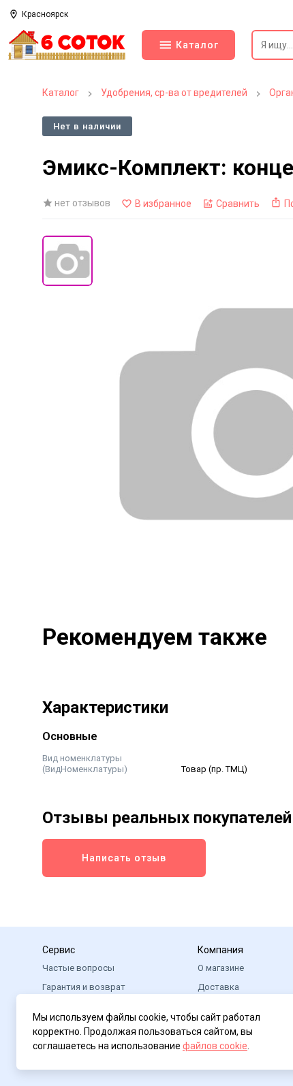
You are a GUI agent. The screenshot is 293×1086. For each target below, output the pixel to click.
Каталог (60, 92)
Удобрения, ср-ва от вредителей (174, 92)
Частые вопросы (78, 968)
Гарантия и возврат (83, 987)
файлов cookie (215, 1045)
